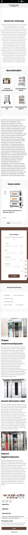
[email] (26, 272)
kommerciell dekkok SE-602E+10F (21, 89)
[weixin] (26, 276)
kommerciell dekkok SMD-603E (7, 107)
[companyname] (14, 5)
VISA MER (4, 217)
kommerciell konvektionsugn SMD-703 (7, 89)
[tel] (26, 265)
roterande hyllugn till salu (8, 301)
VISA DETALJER (7, 81)
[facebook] (7, 501)
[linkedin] (10, 501)
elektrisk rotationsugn (8, 304)
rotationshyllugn (7, 295)
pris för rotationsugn (19, 304)
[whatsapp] (26, 268)
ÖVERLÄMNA (14, 276)
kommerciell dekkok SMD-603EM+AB (21, 107)
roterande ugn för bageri (8, 298)
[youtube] (3, 501)
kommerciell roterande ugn (18, 295)
